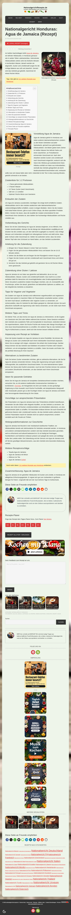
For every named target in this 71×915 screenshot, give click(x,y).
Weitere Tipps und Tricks (15, 107)
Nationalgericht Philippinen (41, 870)
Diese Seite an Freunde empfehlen (19, 126)
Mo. (7, 525)
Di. (13, 525)
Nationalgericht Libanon (43, 864)
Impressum (29, 902)
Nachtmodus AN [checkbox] (4, 911)
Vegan (59, 613)
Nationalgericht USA (10, 886)
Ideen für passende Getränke (17, 114)
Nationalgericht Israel (31, 861)
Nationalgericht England (26, 854)
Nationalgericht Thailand (44, 879)
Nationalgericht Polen (56, 870)
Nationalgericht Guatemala (50, 857)
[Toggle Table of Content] (34, 88)
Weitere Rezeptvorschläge (16, 121)
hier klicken (47, 519)
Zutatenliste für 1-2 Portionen (16, 93)
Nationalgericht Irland (20, 861)
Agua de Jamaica (32, 53)
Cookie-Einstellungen (51, 902)
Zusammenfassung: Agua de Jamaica (19, 124)
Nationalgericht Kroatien (27, 864)
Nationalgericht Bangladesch (25, 851)
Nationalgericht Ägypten (46, 886)
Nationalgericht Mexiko (15, 867)
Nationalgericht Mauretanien (58, 864)
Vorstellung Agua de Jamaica (16, 91)
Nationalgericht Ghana (19, 857)
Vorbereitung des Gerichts (15, 98)
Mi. (18, 525)
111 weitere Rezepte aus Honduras (31, 465)
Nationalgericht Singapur (24, 876)
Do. (22, 525)
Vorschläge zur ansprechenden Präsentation (22, 117)
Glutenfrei (32, 613)
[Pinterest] (33, 652)
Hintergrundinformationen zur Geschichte (21, 119)
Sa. (33, 525)
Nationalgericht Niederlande (45, 867)
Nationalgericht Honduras (20, 612)
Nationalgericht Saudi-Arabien (57, 873)
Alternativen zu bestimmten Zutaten (19, 112)
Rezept (55, 613)
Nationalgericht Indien (60, 857)
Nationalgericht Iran (9, 861)
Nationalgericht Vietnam (26, 886)
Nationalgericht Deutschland (47, 850)
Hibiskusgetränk (41, 613)
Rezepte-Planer (13, 129)
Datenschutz (22, 902)
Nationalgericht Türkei (27, 882)
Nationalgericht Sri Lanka (17, 879)
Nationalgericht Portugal (13, 873)
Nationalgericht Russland (42, 873)
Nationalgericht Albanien (12, 851)
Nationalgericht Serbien (10, 876)
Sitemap (35, 902)
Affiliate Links (41, 902)
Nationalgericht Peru (25, 870)
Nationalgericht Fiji (39, 854)
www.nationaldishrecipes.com (35, 904)
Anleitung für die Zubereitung (16, 100)
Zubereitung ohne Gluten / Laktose (18, 103)
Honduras (49, 613)
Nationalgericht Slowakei (40, 876)
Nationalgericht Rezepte (35, 9)
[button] (7, 489)
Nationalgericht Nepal (30, 867)
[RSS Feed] (38, 652)
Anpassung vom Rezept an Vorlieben (19, 110)
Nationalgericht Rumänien (27, 873)
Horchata (18, 386)
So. (38, 525)
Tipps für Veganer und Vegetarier (18, 105)
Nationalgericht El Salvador (12, 854)
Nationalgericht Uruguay (46, 882)
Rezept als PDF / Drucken (18, 535)
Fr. (28, 525)
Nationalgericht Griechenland (34, 858)
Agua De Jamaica (61, 78)
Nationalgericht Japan (11, 864)
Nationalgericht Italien (48, 861)
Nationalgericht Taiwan (28, 879)
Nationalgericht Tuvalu (13, 883)
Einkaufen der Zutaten (14, 95)
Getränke (25, 613)
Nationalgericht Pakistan (14, 870)
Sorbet (23, 460)
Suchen (7, 618)
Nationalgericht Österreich (16, 889)
